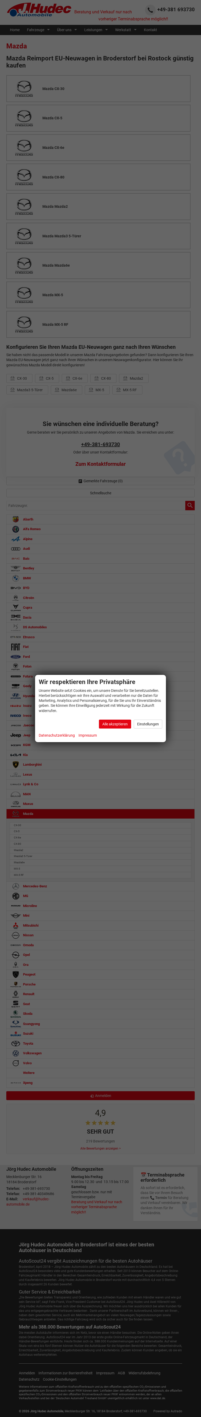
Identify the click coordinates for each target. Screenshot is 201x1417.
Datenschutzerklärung (57, 735)
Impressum (88, 735)
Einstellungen (148, 724)
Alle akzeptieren (115, 724)
